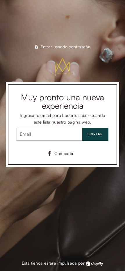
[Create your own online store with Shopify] (94, 262)
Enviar (95, 134)
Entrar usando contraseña (65, 46)
